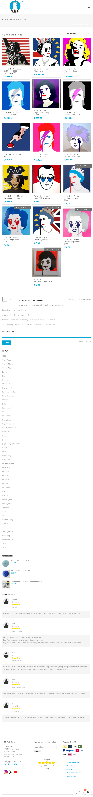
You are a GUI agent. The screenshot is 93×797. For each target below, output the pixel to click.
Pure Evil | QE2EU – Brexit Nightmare (42, 239)
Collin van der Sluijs (9, 392)
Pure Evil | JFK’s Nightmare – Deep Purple (41, 112)
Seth (3, 516)
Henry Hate (6, 432)
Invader (5, 436)
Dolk (4, 404)
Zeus (4, 544)
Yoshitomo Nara (8, 540)
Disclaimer (69, 769)
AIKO (4, 356)
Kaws (4, 452)
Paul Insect (6, 488)
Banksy (4, 372)
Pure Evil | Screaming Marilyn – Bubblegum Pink (73, 71)
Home (72, 24)
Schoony (5, 508)
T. (3, 528)
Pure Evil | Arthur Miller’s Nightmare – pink (72, 242)
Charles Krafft (7, 388)
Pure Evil (5, 496)
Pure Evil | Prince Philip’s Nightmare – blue (72, 198)
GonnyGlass (6, 420)
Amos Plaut (6, 360)
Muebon (5, 484)
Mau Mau (5, 472)
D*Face (5, 400)
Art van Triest (7, 368)
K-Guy (4, 448)
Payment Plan (70, 777)
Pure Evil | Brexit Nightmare (41, 70)
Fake (4, 412)
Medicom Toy (7, 480)
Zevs (4, 548)
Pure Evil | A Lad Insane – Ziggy (41, 155)
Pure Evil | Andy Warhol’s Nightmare (72, 155)
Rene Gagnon (7, 500)
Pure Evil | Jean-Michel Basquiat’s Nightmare (13, 197)
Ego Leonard (7, 408)
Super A (5, 524)
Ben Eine (5, 380)
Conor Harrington (8, 396)
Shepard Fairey (7, 520)
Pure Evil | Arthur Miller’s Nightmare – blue (12, 240)
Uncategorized (7, 532)
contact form (50, 325)
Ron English (6, 504)
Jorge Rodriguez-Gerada (11, 444)
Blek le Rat (6, 384)
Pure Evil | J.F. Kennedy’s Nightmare (43, 280)
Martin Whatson (8, 464)
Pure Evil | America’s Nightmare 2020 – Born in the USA (12, 71)
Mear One (6, 476)
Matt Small (6, 468)
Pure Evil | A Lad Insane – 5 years (11, 113)
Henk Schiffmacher (9, 428)
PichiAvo (5, 492)
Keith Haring (6, 456)
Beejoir (4, 376)
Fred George (6, 416)
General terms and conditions (71, 764)
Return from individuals (73, 773)
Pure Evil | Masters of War (13, 155)
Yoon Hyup (6, 536)
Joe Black (5, 440)
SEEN (4, 512)
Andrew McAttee (8, 364)
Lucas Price (6, 460)
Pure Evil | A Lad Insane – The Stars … (73, 113)
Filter (6, 343)
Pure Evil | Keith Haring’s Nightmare (42, 197)
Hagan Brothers (8, 424)
